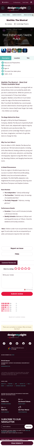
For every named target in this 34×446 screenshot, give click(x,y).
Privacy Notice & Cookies (17, 439)
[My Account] (31, 2)
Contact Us (22, 383)
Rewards (10, 383)
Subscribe (28, 426)
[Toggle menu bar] (2, 8)
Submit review (17, 294)
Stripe (12, 354)
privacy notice (12, 431)
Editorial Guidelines (21, 385)
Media (2, 385)
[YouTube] (23, 343)
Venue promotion (22, 412)
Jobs (16, 383)
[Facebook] (4, 343)
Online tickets (21, 403)
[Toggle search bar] (29, 8)
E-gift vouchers (5, 412)
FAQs (17, 254)
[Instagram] (10, 343)
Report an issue (17, 248)
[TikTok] (30, 343)
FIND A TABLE (6, 15)
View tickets (16, 443)
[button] (17, 303)
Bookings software (6, 403)
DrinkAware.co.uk (5, 366)
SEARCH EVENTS (16, 15)
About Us (3, 383)
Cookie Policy (9, 385)
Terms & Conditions (5, 439)
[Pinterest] (17, 343)
